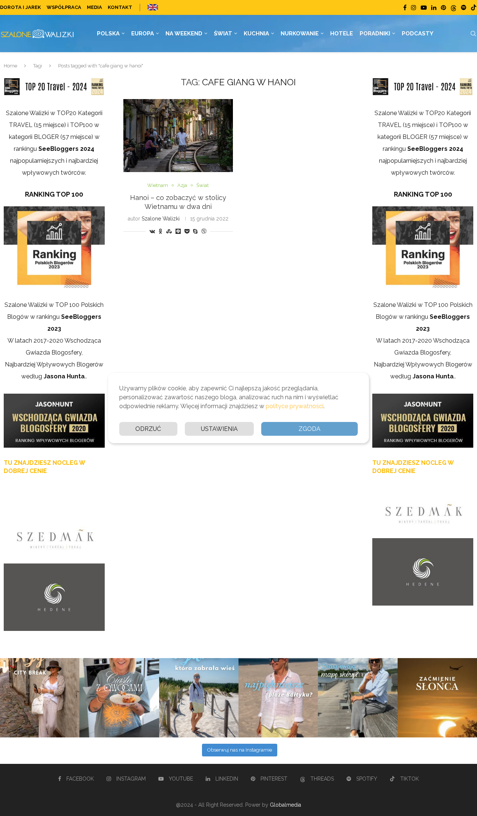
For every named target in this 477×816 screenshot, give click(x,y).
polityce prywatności (294, 406)
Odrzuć (148, 428)
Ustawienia (219, 428)
